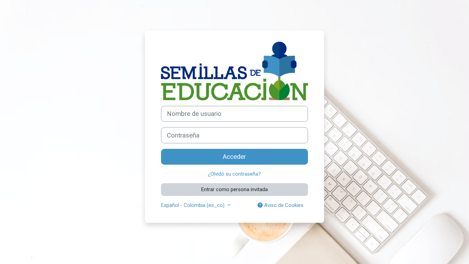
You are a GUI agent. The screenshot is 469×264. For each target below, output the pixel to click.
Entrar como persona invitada (234, 189)
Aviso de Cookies (283, 205)
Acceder (234, 157)
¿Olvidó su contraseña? (234, 174)
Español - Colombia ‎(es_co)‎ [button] (193, 205)
